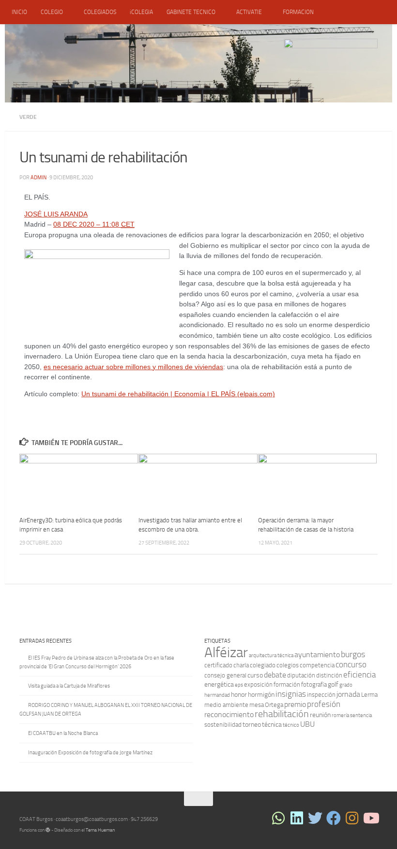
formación (287, 684)
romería (340, 715)
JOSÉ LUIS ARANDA (56, 214)
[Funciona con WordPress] (48, 830)
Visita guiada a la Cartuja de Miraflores (69, 686)
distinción (329, 675)
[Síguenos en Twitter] (315, 818)
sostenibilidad (223, 724)
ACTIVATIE (249, 12)
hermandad (217, 695)
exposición (258, 684)
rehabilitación (282, 713)
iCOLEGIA (141, 12)
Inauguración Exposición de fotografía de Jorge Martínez (90, 752)
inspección (321, 694)
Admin (38, 177)
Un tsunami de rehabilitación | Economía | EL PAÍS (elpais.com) (178, 394)
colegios (287, 665)
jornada (348, 694)
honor (239, 695)
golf (333, 684)
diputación (301, 675)
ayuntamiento (317, 654)
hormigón (261, 695)
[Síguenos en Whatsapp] (278, 818)
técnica (272, 724)
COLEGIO (52, 12)
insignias (290, 694)
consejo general (225, 675)
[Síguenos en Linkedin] (297, 818)
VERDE (28, 117)
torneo (252, 724)
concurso (351, 664)
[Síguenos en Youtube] (370, 818)
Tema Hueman (100, 830)
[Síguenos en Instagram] (352, 818)
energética (219, 684)
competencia (317, 665)
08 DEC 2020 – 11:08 (94, 224)
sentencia (361, 715)
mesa (256, 704)
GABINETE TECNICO (191, 12)
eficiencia (359, 674)
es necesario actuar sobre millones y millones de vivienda (132, 367)
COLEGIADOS (100, 12)
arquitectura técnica (271, 655)
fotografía (314, 684)
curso (255, 675)
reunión (320, 715)
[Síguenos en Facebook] (333, 818)
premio (295, 704)
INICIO (19, 12)
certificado (218, 665)
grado (345, 685)
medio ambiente (226, 704)
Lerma (369, 694)
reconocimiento (229, 714)
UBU (307, 724)
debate (275, 674)
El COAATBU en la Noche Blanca (63, 733)
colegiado (262, 665)
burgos (353, 654)
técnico (291, 725)
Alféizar (226, 652)
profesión (323, 704)
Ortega (274, 704)
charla (241, 665)
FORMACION (298, 12)
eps (239, 685)
